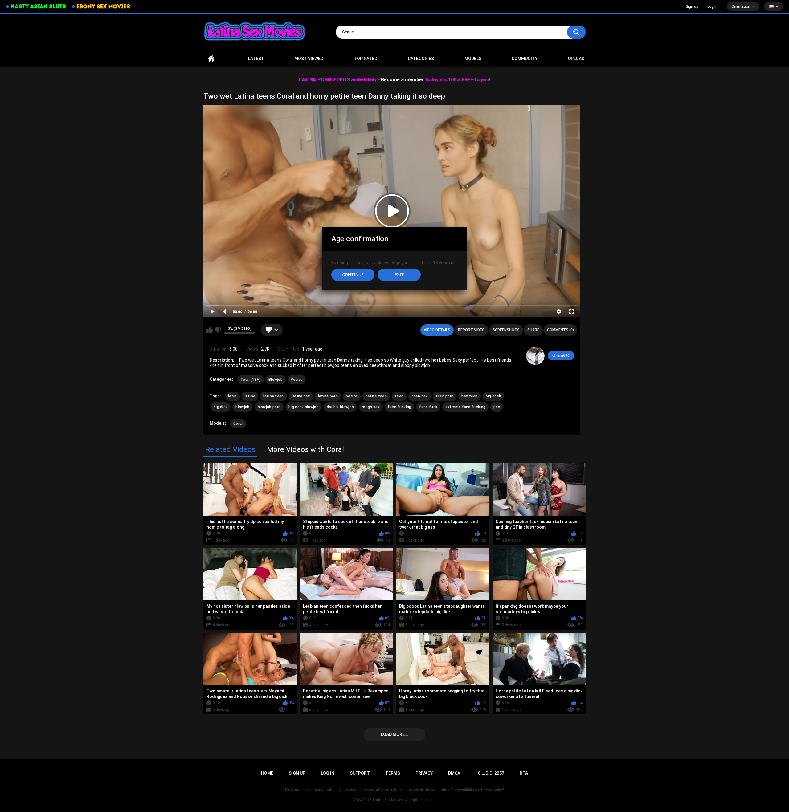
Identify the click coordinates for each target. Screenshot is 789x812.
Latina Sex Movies (388, 800)
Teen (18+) (250, 379)
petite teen (376, 396)
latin (232, 396)
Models (472, 58)
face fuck (428, 407)
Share (533, 330)
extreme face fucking (465, 407)
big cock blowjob (303, 407)
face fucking (399, 407)
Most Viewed (308, 58)
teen (399, 396)
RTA (524, 773)
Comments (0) (560, 330)
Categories (421, 58)
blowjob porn (269, 407)
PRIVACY (424, 773)
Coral (238, 423)
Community (525, 58)
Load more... (394, 734)
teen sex (419, 396)
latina (250, 396)
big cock (493, 396)
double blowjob (340, 407)
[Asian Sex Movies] (36, 6)
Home (211, 59)
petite (352, 396)
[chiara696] (535, 356)
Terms (392, 773)
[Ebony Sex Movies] (101, 6)
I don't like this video (218, 330)
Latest (256, 58)
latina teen (273, 396)
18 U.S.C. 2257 (490, 773)
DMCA (454, 773)
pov (496, 407)
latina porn (328, 396)
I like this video (209, 330)
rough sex (371, 407)
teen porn (445, 396)
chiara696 (561, 355)
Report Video (471, 330)
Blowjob (275, 379)
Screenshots (506, 330)
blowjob (242, 407)
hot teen (469, 396)
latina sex (301, 396)
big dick (220, 407)
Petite (297, 379)
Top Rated (365, 58)
